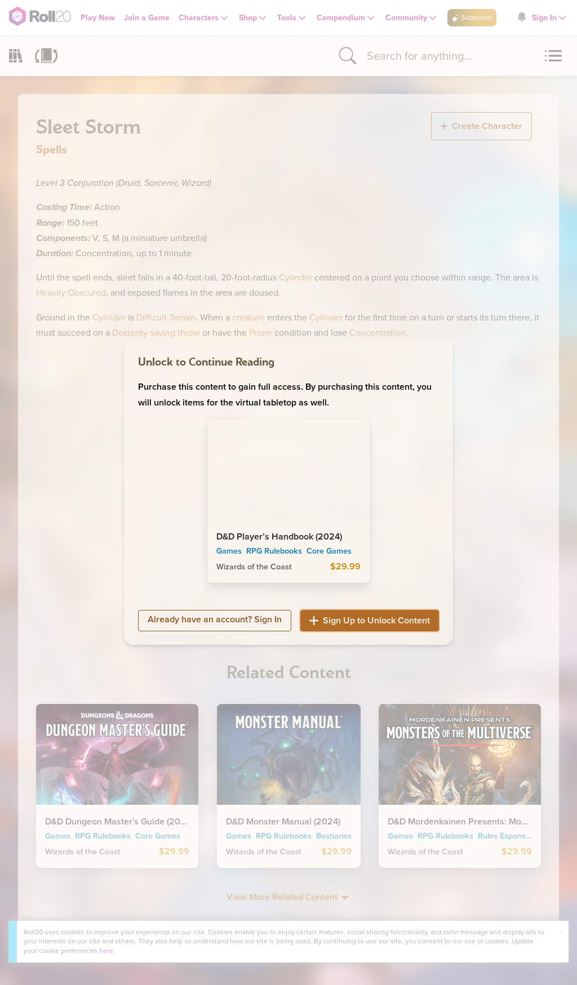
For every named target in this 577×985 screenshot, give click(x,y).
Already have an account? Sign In (215, 619)
